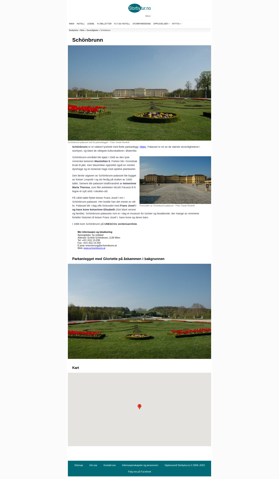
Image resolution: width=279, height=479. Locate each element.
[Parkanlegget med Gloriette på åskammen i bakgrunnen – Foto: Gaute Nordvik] (139, 358)
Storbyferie (73, 30)
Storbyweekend (142, 24)
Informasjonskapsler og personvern (140, 465)
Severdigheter (92, 30)
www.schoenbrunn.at (94, 248)
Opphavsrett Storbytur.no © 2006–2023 (185, 465)
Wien (148, 16)
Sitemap (78, 465)
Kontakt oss (110, 465)
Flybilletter (104, 24)
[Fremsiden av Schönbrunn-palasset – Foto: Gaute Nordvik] (175, 203)
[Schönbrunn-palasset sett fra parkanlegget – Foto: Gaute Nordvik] (139, 140)
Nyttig (176, 24)
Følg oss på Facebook (139, 471)
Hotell (81, 24)
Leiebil (91, 24)
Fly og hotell (122, 24)
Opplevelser (160, 24)
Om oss (93, 465)
